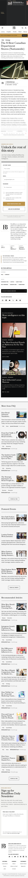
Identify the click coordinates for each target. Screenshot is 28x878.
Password (5, 183)
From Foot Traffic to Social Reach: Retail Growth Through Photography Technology (8, 435)
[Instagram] (18, 857)
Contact (14, 868)
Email (4, 176)
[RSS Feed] (26, 857)
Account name (7, 165)
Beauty (25, 31)
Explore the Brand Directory (9, 290)
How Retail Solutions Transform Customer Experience (5, 414)
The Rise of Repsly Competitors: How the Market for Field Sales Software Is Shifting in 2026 (8, 672)
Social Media (9, 640)
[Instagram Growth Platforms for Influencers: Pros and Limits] (21, 628)
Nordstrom (21, 284)
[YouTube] (15, 857)
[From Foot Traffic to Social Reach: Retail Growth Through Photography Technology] (21, 435)
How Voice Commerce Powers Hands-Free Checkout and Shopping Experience (8, 758)
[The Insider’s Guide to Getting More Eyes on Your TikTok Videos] (21, 457)
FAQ (3, 40)
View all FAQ (14, 499)
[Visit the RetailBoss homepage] (5, 227)
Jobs (5, 868)
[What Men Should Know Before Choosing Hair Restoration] (21, 606)
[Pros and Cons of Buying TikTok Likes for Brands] (21, 716)
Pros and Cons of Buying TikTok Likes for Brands (7, 716)
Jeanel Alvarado (14, 426)
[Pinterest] (21, 857)
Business (4, 490)
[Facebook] (9, 857)
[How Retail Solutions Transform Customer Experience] (21, 414)
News (7, 426)
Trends (14, 31)
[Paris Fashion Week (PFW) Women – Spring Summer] (21, 571)
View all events (14, 587)
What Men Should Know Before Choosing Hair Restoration (8, 606)
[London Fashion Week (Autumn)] (21, 535)
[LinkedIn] (23, 857)
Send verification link (14, 204)
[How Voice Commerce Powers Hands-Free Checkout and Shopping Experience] (21, 758)
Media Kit (23, 866)
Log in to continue (14, 209)
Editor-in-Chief (13, 866)
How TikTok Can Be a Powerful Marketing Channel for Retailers (8, 694)
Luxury (3, 31)
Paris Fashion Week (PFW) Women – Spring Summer (8, 571)
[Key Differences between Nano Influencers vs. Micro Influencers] (21, 650)
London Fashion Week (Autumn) (7, 535)
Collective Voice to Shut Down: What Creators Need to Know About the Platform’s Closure (8, 738)
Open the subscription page (13, 833)
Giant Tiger (19, 281)
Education (10, 490)
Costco (12, 281)
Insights (9, 31)
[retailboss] (14, 27)
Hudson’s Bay (13, 284)
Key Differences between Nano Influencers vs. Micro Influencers (7, 650)
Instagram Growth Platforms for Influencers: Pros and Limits (8, 628)
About (14, 863)
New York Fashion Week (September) (8, 518)
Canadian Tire (4, 281)
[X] (12, 857)
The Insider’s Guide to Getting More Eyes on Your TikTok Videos (8, 457)
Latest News (5, 863)
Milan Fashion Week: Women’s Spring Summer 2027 (7, 553)
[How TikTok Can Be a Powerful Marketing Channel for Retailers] (21, 694)
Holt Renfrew (4, 284)
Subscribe (24, 35)
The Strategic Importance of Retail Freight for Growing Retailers (8, 479)
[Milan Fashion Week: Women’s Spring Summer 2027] (21, 553)
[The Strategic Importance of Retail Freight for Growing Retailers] (21, 478)
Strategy (8, 40)
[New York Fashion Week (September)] (21, 517)
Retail (20, 31)
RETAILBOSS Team (10, 82)
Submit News (23, 863)
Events (4, 866)
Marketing (8, 446)
